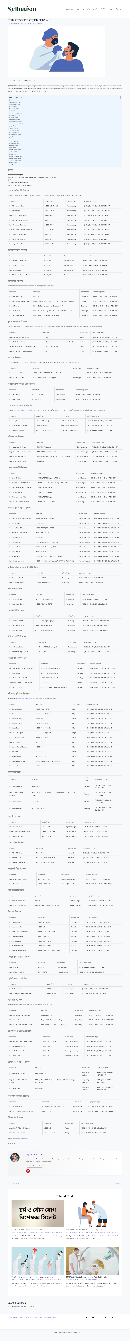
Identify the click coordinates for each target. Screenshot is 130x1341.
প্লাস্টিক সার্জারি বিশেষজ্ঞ (14, 152)
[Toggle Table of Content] (118, 97)
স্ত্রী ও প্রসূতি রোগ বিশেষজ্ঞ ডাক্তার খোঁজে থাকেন (27, 698)
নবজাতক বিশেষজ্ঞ (12, 126)
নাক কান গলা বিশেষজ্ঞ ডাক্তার (15, 115)
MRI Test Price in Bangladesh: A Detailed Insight (86, 1277)
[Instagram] (99, 1317)
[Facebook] (106, 1317)
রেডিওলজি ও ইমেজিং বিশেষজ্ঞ (15, 156)
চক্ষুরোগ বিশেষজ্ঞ (12, 139)
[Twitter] (86, 1317)
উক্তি (88, 9)
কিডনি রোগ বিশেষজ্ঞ (13, 128)
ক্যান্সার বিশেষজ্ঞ (12, 137)
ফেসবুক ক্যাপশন (80, 9)
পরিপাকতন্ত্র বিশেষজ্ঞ (13, 117)
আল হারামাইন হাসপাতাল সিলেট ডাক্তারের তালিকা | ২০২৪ (84, 1230)
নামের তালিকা (81, 1279)
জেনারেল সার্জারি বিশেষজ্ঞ (14, 119)
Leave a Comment (13, 23)
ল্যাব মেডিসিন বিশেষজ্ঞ (14, 143)
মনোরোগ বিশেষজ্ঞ (12, 154)
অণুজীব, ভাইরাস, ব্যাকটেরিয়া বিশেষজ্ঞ (17, 124)
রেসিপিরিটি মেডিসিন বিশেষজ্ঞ (15, 158)
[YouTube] (112, 1317)
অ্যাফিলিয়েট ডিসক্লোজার (50, 1317)
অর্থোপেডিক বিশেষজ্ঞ (13, 141)
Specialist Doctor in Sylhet (31, 1232)
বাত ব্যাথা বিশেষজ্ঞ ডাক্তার (15, 160)
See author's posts (35, 1166)
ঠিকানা (10, 100)
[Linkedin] (93, 1317)
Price (76, 1279)
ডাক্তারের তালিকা (25, 23)
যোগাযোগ (22, 1317)
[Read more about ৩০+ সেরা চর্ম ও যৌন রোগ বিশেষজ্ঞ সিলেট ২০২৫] (38, 1213)
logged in (19, 1306)
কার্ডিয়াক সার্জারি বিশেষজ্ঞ (14, 104)
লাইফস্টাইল (103, 9)
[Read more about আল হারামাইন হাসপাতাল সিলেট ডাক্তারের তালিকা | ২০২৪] (92, 1213)
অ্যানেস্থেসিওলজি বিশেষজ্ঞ (14, 102)
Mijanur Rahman (34, 81)
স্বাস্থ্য (110, 9)
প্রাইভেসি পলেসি (29, 1317)
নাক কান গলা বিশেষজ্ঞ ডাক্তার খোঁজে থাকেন (26, 410)
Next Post (118, 1184)
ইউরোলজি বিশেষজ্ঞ (13, 163)
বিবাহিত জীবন (117, 9)
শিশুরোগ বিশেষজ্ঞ (12, 147)
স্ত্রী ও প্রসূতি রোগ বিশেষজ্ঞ (15, 134)
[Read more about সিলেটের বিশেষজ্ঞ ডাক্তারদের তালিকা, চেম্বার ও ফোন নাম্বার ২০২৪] (38, 1261)
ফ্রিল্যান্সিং (95, 9)
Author (12, 165)
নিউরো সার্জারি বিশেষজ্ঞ (14, 130)
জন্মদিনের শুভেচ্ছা (70, 9)
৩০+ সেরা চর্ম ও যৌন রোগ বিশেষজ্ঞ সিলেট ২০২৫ (27, 1230)
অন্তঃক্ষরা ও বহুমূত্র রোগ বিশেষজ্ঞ (16, 113)
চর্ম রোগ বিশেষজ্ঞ (12, 111)
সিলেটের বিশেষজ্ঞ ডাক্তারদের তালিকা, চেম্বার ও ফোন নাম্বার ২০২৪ (32, 1277)
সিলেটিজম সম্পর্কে (14, 1317)
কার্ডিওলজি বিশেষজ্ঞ (13, 106)
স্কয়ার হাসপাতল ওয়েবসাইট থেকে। (21, 1138)
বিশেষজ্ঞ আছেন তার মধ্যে (34, 326)
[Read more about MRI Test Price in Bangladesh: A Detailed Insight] (92, 1261)
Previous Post (13, 1184)
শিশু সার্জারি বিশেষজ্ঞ (13, 145)
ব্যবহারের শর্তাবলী (39, 1317)
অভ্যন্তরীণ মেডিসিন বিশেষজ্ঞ (15, 121)
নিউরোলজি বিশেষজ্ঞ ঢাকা (14, 132)
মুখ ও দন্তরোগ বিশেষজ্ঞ (14, 108)
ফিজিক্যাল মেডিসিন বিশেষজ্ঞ (15, 150)
